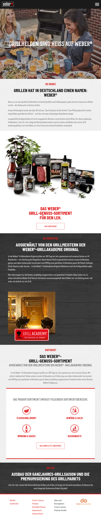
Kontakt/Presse (38, 507)
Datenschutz (37, 514)
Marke (12, 500)
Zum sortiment (50, 226)
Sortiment (14, 504)
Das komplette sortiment (50, 445)
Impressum (37, 510)
